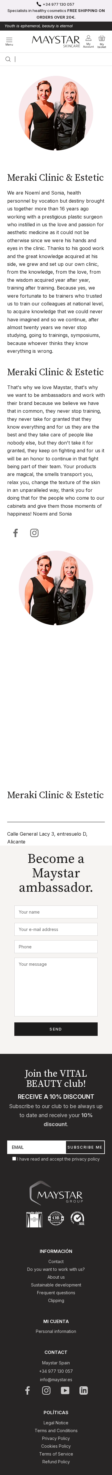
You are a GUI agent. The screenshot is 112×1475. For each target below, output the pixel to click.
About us (56, 1277)
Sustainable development (56, 1284)
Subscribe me (85, 1147)
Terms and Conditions (56, 1430)
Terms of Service (56, 1453)
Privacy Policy (56, 1438)
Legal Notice (56, 1422)
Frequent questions (56, 1292)
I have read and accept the (44, 1158)
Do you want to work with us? (56, 1269)
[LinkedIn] (84, 1390)
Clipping (56, 1300)
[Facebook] (16, 533)
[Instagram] (46, 1390)
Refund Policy (56, 1461)
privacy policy (86, 1158)
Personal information (56, 1331)
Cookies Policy (56, 1446)
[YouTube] (65, 1390)
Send (56, 1029)
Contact (56, 1261)
